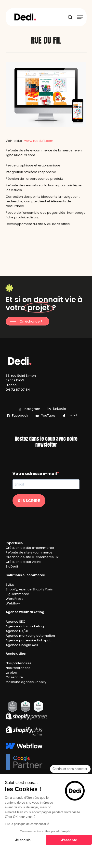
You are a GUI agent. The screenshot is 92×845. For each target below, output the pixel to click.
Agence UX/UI (17, 631)
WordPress (14, 598)
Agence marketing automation (30, 635)
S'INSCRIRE (29, 501)
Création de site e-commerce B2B (33, 557)
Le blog (11, 672)
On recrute (14, 677)
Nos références (18, 668)
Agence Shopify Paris (36, 589)
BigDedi (12, 566)
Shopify (11, 589)
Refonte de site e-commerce (29, 552)
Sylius (10, 584)
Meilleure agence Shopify (26, 682)
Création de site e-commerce (30, 547)
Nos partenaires (18, 663)
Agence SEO (16, 621)
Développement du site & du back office (38, 224)
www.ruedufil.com (38, 140)
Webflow (13, 603)
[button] (80, 17)
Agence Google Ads (22, 645)
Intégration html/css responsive (31, 172)
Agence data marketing (25, 626)
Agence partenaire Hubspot (28, 640)
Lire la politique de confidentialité (27, 824)
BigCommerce (17, 594)
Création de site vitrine (23, 561)
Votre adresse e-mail (35, 473)
